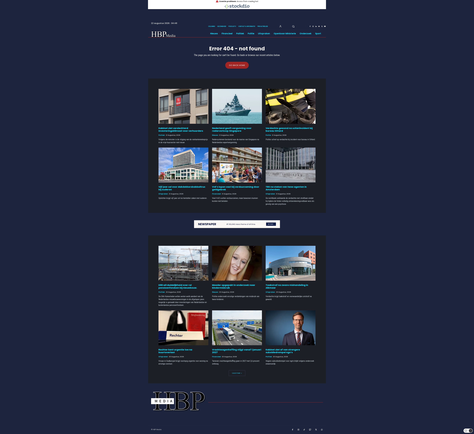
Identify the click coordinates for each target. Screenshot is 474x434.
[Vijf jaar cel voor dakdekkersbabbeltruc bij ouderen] (183, 165)
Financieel (216, 194)
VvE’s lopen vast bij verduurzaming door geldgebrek (235, 188)
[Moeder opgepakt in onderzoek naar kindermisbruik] (237, 263)
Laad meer (236, 373)
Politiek (161, 135)
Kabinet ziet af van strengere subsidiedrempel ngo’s (283, 351)
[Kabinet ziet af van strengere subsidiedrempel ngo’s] (291, 327)
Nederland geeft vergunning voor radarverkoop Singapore (231, 129)
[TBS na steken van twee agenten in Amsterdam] (291, 165)
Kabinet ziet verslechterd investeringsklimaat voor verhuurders (180, 129)
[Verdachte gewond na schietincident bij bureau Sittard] (291, 106)
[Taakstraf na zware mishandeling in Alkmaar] (291, 263)
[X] (321, 26)
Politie (268, 135)
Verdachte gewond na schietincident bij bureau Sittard (289, 129)
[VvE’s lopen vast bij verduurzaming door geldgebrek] (237, 165)
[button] (293, 26)
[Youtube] (324, 26)
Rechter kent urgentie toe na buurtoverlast (175, 351)
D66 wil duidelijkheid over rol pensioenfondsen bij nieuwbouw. (177, 286)
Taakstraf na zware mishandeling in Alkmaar (287, 286)
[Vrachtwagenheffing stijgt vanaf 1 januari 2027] (237, 327)
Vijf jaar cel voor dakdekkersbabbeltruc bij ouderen (181, 188)
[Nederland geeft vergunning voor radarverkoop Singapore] (237, 106)
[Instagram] (313, 26)
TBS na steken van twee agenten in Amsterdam (286, 188)
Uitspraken (163, 194)
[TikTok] (304, 429)
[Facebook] (310, 26)
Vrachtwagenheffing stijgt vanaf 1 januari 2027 (236, 351)
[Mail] (318, 26)
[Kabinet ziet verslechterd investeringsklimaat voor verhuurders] (183, 106)
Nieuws (215, 135)
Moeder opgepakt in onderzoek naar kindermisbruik (233, 286)
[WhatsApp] (322, 429)
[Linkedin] (316, 26)
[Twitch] (310, 429)
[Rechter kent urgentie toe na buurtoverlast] (183, 327)
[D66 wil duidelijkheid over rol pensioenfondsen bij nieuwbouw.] (183, 263)
